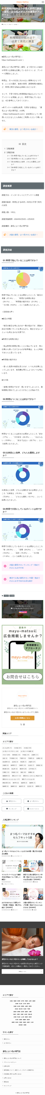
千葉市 (23, 758)
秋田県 (18, 1001)
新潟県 (16, 1003)
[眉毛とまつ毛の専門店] (23, 2)
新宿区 (39, 765)
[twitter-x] (21, 724)
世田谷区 (16, 755)
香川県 (16, 1019)
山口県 (22, 1017)
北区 (5, 758)
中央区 (26, 755)
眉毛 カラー (16, 776)
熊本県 (16, 1022)
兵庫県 (18, 1014)
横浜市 (23, 769)
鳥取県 (30, 1017)
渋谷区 (15, 772)
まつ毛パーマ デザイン (10, 751)
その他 (11, 18)
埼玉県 (23, 762)
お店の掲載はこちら (22, 718)
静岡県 (18, 1011)
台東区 (39, 758)
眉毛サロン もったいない (11, 779)
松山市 (14, 769)
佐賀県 (28, 1022)
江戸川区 (32, 769)
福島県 (5, 786)
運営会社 (6, 1082)
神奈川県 (6, 783)
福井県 (24, 783)
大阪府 (5, 765)
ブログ (6, 18)
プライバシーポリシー (10, 1062)
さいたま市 (7, 748)
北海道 (11, 1001)
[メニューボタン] (43, 2)
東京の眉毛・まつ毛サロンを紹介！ (23, 129)
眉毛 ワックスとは (28, 779)
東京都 (6, 769)
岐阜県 (14, 765)
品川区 (15, 762)
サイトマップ (7, 1086)
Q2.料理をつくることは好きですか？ (24, 158)
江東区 (6, 772)
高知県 (28, 1019)
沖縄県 (24, 1025)
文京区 (31, 765)
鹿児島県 (20, 1025)
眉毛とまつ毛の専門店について (12, 1058)
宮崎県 (20, 1022)
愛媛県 (24, 1019)
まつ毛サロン (7, 1043)
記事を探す (7, 1066)
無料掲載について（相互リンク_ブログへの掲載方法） (19, 1070)
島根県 (26, 1017)
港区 (23, 772)
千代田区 (13, 758)
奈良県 (25, 1014)
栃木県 (18, 1006)
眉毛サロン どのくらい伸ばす (32, 776)
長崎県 (24, 1022)
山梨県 (26, 1006)
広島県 (15, 1017)
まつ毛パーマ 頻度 (27, 751)
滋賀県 (26, 1011)
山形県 (30, 1001)
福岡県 (13, 1022)
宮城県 (26, 1001)
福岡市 (32, 783)
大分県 (32, 1022)
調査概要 (10, 148)
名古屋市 (6, 762)
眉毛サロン (7, 1039)
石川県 (24, 1003)
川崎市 (22, 765)
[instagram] (24, 724)
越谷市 (22, 786)
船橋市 (14, 786)
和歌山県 (30, 1014)
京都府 (22, 1014)
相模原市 (6, 776)
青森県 (15, 1001)
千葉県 (31, 758)
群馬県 (22, 1006)
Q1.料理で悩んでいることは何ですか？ (25, 155)
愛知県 (15, 1011)
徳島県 (20, 1019)
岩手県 (22, 1001)
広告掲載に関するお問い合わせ (12, 1074)
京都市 (35, 755)
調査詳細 (10, 152)
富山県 (20, 1003)
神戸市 (16, 783)
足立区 (30, 786)
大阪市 (32, 762)
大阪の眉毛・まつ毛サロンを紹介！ (23, 234)
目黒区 (31, 772)
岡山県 (18, 1017)
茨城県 (15, 1006)
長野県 (39, 786)
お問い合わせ (7, 1078)
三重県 (30, 1011)
